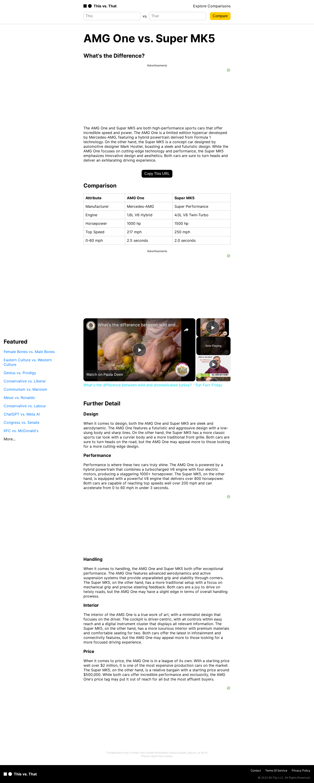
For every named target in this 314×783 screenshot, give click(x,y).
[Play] (213, 364)
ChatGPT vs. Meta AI (22, 414)
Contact (256, 770)
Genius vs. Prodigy (20, 372)
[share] (186, 330)
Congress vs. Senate (21, 422)
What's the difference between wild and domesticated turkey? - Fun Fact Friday (139, 324)
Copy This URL (157, 174)
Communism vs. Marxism (25, 389)
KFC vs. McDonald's (21, 430)
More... (9, 439)
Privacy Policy (301, 770)
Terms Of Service (276, 770)
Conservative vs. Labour (25, 406)
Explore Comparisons (212, 6)
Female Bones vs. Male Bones (29, 351)
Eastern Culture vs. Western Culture (28, 362)
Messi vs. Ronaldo (19, 397)
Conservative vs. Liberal (25, 381)
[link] (90, 325)
